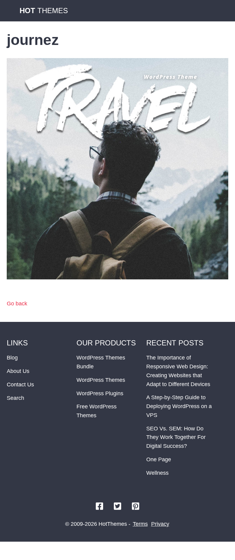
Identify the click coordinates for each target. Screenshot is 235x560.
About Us (18, 371)
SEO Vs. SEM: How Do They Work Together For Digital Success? (176, 437)
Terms (140, 524)
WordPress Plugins (99, 393)
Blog (12, 358)
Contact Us (20, 384)
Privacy (160, 524)
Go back (17, 303)
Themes (44, 10)
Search (15, 398)
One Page (158, 459)
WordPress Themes (100, 380)
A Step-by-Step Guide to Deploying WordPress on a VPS (179, 406)
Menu (222, 10)
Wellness (157, 473)
